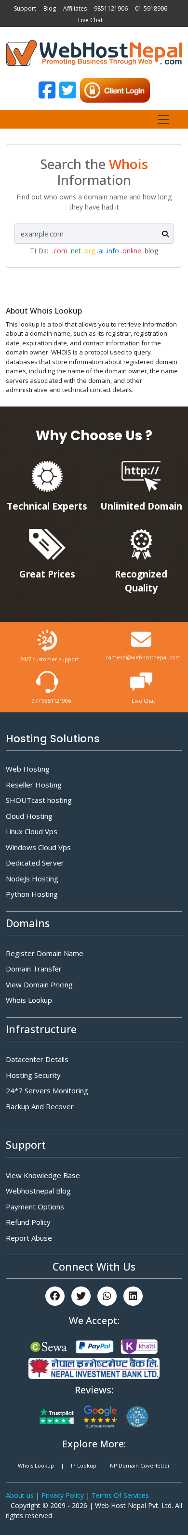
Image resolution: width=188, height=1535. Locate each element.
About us (21, 1495)
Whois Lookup (36, 1465)
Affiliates (75, 8)
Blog (49, 8)
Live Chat (90, 20)
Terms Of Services (120, 1495)
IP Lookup (83, 1465)
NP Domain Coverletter (140, 1465)
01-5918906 (151, 8)
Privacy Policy (63, 1495)
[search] (165, 233)
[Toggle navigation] (163, 119)
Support (25, 8)
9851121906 (111, 8)
